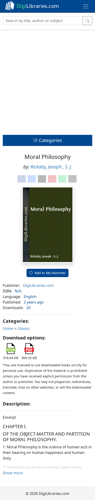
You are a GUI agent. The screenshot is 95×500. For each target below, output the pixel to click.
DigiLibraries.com (38, 285)
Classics (23, 328)
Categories (50, 140)
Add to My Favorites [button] (50, 273)
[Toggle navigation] (85, 6)
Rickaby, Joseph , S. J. (51, 167)
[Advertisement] (47, 81)
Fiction (8, 328)
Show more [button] (13, 472)
